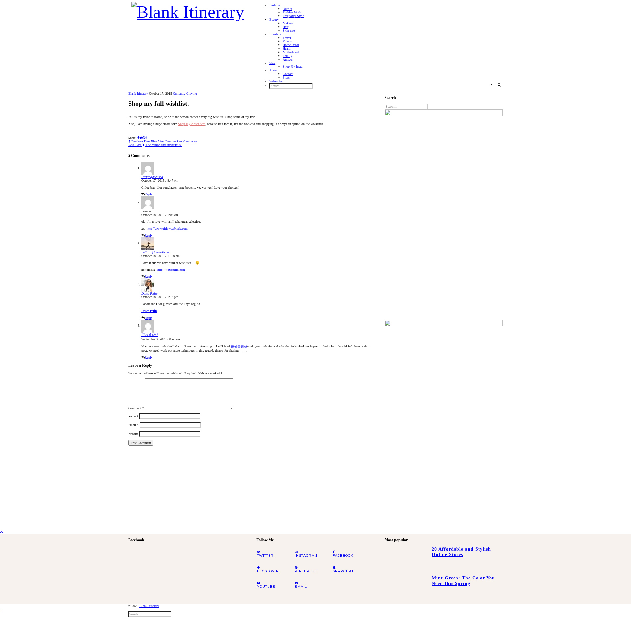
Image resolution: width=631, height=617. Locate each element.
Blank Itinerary (138, 93)
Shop (272, 63)
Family (287, 56)
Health (287, 48)
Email (133, 425)
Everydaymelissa (152, 177)
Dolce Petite (149, 293)
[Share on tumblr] (146, 138)
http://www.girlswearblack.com (167, 228)
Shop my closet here (191, 124)
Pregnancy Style (293, 16)
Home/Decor (291, 45)
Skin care (289, 30)
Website (133, 434)
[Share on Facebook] (138, 138)
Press (286, 77)
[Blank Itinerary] (187, 9)
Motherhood (291, 52)
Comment (136, 408)
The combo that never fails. (155, 145)
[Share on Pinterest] (143, 138)
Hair (285, 27)
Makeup (288, 23)
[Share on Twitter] (140, 138)
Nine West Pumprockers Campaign (163, 141)
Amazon (288, 59)
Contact (288, 74)
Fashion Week (292, 12)
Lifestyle (275, 34)
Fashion (274, 5)
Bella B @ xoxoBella (155, 252)
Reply (148, 194)
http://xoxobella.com (171, 269)
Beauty (274, 19)
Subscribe (275, 81)
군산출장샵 (149, 335)
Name (133, 416)
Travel (287, 37)
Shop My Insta (292, 66)
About (273, 70)
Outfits (287, 9)
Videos (287, 41)
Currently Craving (185, 93)
